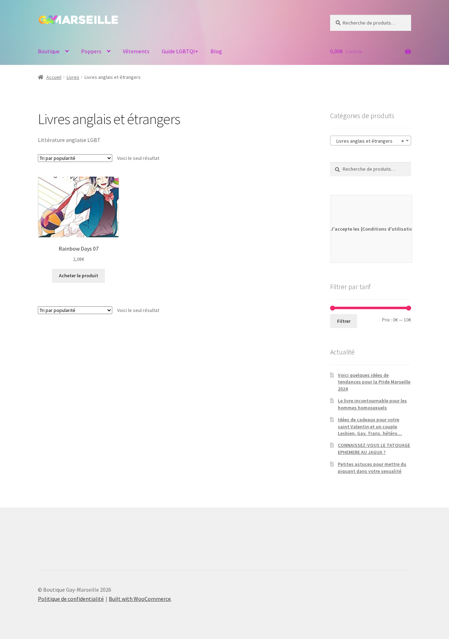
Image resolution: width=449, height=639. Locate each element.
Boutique (49, 51)
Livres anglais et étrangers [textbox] (368, 141)
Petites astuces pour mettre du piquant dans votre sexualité (372, 467)
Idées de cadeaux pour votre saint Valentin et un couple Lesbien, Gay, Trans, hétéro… (370, 426)
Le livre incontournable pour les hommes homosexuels (372, 404)
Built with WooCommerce (140, 598)
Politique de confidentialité (71, 598)
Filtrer (343, 321)
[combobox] (370, 140)
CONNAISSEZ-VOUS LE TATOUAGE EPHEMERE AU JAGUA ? (374, 448)
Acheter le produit (78, 275)
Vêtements (136, 51)
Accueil (53, 77)
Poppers (91, 51)
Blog (216, 51)
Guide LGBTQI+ (180, 51)
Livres (73, 77)
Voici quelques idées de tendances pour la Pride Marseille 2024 (374, 382)
